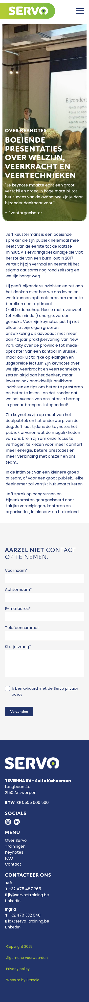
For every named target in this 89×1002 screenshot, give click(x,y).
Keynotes (14, 852)
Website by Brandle (22, 980)
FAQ (9, 858)
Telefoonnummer (22, 628)
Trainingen (15, 847)
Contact (13, 864)
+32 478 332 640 (25, 915)
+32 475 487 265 (25, 889)
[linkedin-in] (17, 822)
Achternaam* (18, 590)
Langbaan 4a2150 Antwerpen (20, 790)
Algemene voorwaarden (27, 958)
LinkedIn (13, 901)
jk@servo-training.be (28, 895)
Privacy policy (18, 969)
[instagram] (8, 822)
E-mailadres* (18, 609)
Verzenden (19, 711)
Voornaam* (16, 571)
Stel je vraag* (18, 647)
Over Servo (16, 841)
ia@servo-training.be (28, 921)
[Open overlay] (80, 11)
